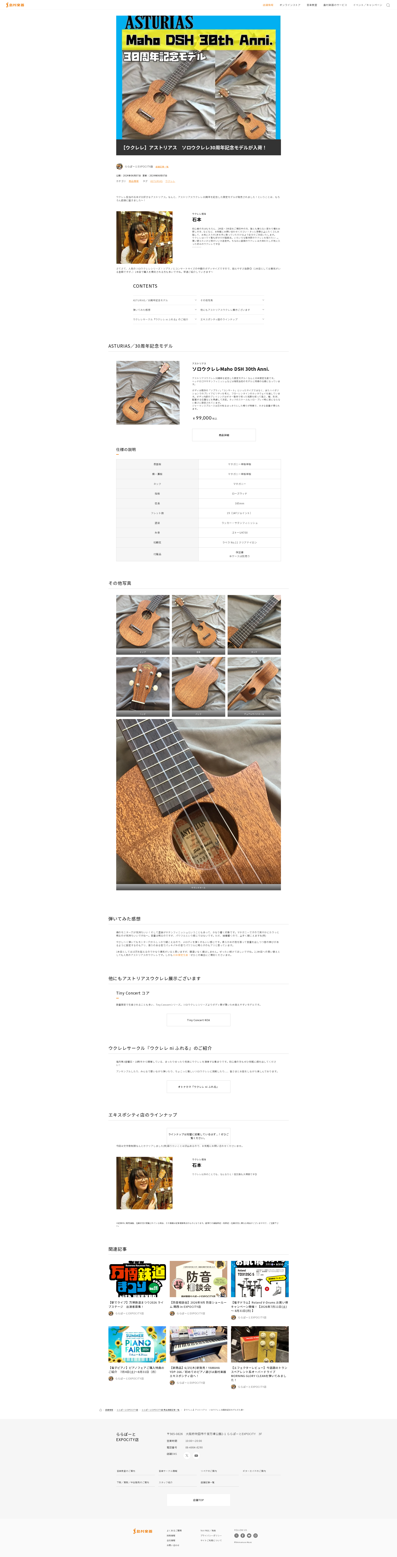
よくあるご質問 (174, 1530)
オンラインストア (290, 5)
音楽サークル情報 (168, 1470)
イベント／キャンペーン (367, 5)
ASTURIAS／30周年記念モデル (150, 300)
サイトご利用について (211, 1540)
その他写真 (206, 300)
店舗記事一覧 (162, 166)
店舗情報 (268, 5)
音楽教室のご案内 (126, 1470)
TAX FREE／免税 (208, 1530)
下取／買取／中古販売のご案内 (133, 1482)
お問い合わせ (173, 1545)
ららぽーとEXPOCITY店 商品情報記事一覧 (161, 1409)
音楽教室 (312, 5)
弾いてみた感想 (141, 309)
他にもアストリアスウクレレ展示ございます (225, 309)
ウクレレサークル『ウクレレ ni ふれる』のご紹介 (160, 319)
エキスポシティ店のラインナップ (219, 319)
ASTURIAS (156, 181)
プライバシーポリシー (211, 1535)
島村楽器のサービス (335, 5)
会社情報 (171, 1540)
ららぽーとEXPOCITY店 (127, 1409)
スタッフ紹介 (166, 1482)
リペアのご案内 (209, 1470)
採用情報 (171, 1535)
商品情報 (134, 181)
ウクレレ (170, 181)
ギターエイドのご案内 (254, 1470)
